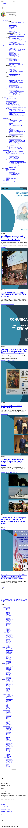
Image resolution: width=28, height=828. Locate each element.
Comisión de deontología (14, 38)
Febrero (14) (8, 630)
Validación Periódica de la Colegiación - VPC (16, 107)
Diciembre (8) (9, 634)
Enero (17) (8, 662)
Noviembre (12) (9, 681)
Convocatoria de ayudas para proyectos (17, 162)
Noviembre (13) (9, 696)
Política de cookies (5, 806)
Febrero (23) (8, 739)
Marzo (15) (8, 690)
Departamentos (12, 27)
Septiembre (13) (9, 684)
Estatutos (11, 28)
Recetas (7, 108)
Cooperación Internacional (11, 159)
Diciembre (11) (9, 664)
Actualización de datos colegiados (13, 105)
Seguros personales (13, 83)
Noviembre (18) (9, 650)
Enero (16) (8, 692)
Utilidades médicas (13, 55)
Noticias (8, 177)
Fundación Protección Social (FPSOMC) (15, 153)
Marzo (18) (8, 722)
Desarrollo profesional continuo (15, 120)
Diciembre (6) (9, 648)
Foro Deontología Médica (14, 43)
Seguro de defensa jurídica (14, 63)
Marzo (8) (8, 643)
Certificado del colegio (11, 102)
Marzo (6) (8, 613)
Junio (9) (8, 656)
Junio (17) (8, 625)
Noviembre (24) (9, 744)
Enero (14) (8, 678)
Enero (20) (8, 740)
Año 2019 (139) (6, 710)
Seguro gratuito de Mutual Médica (16, 64)
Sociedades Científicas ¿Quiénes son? (17, 34)
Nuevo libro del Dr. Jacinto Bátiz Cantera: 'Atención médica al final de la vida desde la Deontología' (14, 238)
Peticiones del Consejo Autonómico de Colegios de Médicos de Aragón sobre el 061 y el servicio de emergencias (14, 351)
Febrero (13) (8, 614)
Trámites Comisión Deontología (15, 39)
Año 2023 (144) (6, 647)
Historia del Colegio (13, 25)
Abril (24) (8, 705)
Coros (10, 175)
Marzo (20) (8, 754)
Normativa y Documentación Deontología (18, 41)
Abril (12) (8, 689)
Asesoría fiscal (12, 69)
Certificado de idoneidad (11, 101)
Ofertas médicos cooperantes (15, 164)
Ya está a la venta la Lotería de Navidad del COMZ (11, 406)
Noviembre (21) (9, 666)
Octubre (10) (8, 761)
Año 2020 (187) (6, 694)
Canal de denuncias (13, 93)
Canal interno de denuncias (6, 811)
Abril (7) (8, 612)
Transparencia (12, 31)
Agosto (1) (8, 653)
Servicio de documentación (14, 54)
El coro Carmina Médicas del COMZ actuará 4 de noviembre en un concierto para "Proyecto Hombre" (14, 576)
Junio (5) (8, 765)
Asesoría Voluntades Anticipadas (16, 71)
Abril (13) (8, 737)
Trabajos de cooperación (14, 166)
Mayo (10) (8, 735)
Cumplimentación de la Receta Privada (17, 110)
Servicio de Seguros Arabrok (15, 77)
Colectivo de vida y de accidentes (16, 82)
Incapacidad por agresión (14, 86)
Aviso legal (3, 804)
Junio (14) (8, 718)
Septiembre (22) (9, 668)
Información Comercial (14, 56)
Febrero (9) (8, 707)
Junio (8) (8, 734)
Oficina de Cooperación (14, 163)
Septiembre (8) (9, 715)
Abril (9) (8, 721)
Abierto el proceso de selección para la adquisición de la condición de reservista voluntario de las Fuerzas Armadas (14, 520)
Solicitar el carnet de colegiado (12, 104)
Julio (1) (8, 764)
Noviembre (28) (9, 760)
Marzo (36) (8, 706)
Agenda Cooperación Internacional (16, 161)
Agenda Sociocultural (10, 169)
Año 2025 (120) (6, 617)
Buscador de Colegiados (14, 90)
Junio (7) (8, 609)
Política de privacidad (5, 809)
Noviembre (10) (9, 619)
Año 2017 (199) (6, 741)
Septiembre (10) (9, 730)
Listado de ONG (12, 167)
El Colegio (5, 20)
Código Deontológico (13, 42)
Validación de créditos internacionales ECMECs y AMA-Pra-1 (17, 142)
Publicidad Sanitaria (13, 53)
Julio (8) (8, 624)
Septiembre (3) (9, 762)
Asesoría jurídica (12, 66)
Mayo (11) (8, 610)
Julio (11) (8, 717)
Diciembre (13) (9, 695)
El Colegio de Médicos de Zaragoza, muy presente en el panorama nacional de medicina (14, 294)
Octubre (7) (8, 620)
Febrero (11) (8, 691)
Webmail (5, 3)
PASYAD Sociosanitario (14, 156)
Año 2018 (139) (6, 726)
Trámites (5, 97)
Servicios (5, 45)
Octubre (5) (8, 683)
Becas (10, 124)
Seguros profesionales (13, 85)
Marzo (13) (8, 629)
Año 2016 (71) (6, 757)
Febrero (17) (8, 645)
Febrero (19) (8, 755)
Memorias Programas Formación (16, 134)
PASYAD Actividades (13, 158)
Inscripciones (11, 129)
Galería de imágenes (13, 135)
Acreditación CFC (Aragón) (15, 139)
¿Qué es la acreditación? (14, 137)
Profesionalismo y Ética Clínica (15, 147)
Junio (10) (8, 640)
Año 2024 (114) (6, 632)
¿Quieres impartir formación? (15, 132)
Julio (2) (8, 608)
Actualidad (5, 168)
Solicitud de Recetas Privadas (15, 109)
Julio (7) (8, 733)
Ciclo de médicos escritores (14, 173)
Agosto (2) (8, 669)
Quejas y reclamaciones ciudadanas (16, 91)
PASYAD (8, 154)
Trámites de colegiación (11, 98)
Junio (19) (8, 750)
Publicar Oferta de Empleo (14, 74)
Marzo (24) (8, 675)
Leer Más (6, 247)
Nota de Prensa (7, 360)
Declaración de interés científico (15, 125)
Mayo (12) (8, 641)
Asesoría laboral (12, 70)
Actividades (3, 304)
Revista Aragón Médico (11, 178)
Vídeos (7, 179)
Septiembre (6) (9, 621)
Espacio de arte (12, 172)
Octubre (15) (8, 667)
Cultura (7, 170)
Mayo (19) (8, 673)
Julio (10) (8, 639)
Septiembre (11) (9, 637)
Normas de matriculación (14, 130)
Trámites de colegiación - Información (17, 49)
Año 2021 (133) (6, 679)
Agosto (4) (8, 700)
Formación (5, 118)
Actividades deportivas (13, 174)
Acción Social (6, 150)
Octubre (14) (8, 651)
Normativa (11, 29)
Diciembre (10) (9, 680)
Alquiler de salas (12, 48)
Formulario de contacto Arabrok (15, 87)
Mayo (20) (8, 704)
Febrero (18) (8, 661)
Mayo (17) (8, 657)
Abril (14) (8, 658)
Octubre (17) (8, 745)
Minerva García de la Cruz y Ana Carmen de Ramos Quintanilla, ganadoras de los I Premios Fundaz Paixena (13, 462)
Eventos (8, 304)
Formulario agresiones (13, 61)
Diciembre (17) (9, 743)
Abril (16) (8, 628)
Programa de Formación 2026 (15, 128)
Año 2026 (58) (6, 607)
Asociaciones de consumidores (15, 92)
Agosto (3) (8, 623)
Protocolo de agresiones (14, 59)
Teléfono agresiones (13, 60)
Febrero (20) (8, 677)
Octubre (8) (8, 636)
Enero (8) (8, 631)
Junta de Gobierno (13, 26)
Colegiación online (10, 99)
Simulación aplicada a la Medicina (16, 148)
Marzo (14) (8, 659)
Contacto (5, 183)
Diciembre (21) (9, 759)
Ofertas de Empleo (13, 75)
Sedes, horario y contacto (14, 32)
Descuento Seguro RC (13, 81)
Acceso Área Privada (10, 181)
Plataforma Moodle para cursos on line (17, 131)
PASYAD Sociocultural (14, 157)
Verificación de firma (10, 103)
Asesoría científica (13, 67)
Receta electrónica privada (14, 114)
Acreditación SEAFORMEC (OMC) (17, 140)
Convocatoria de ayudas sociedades (16, 36)
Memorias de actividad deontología (16, 44)
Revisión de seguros (13, 79)
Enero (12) (8, 615)
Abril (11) (8, 642)
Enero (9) (8, 646)
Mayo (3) (8, 766)
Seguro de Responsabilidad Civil (16, 80)
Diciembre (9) (9, 727)
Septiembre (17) (9, 699)
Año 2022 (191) (6, 663)
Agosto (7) (8, 748)
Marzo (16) (8, 738)
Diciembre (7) (9, 618)
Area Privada (6, 180)
